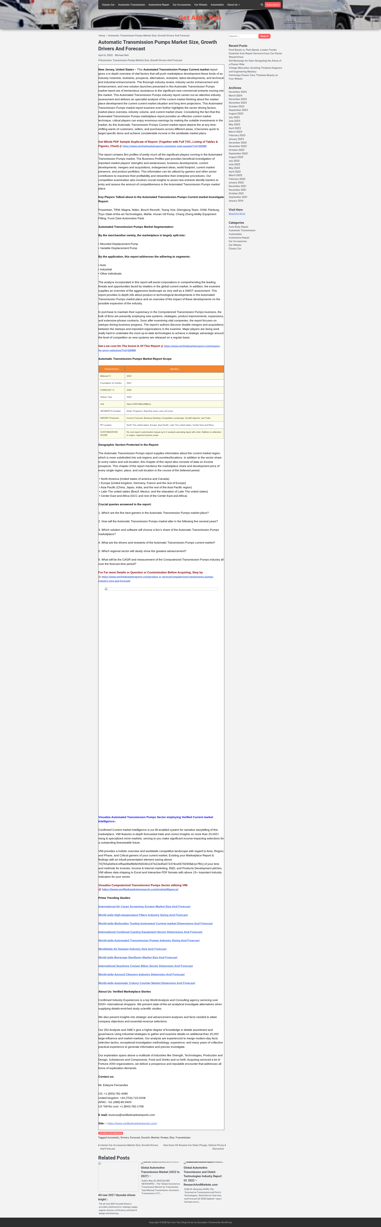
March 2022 (235, 175)
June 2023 (234, 120)
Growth (145, 1137)
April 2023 (235, 128)
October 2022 (236, 150)
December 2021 (237, 186)
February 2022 (237, 179)
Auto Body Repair (238, 226)
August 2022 (236, 157)
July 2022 (234, 160)
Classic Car (108, 4)
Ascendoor (202, 1222)
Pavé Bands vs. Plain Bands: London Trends (253, 49)
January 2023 (236, 139)
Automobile (217, 4)
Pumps (164, 1137)
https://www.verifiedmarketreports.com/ (132, 1123)
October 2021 (236, 193)
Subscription (272, 4)
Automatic (113, 1137)
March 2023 (235, 131)
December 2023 (238, 99)
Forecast (135, 1137)
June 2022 (234, 164)
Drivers (125, 1137)
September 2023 (238, 110)
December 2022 (238, 142)
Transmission (182, 1137)
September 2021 (238, 197)
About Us (232, 4)
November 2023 (238, 102)
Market (155, 1137)
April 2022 (235, 171)
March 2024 (235, 95)
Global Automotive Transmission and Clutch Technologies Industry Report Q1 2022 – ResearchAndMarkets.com (203, 1176)
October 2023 (236, 106)
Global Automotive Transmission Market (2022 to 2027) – (160, 1172)
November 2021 (237, 189)
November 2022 (238, 146)
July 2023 (234, 117)
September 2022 (238, 153)
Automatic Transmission (131, 4)
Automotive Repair (159, 4)
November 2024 (238, 91)
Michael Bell (122, 55)
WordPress (226, 1222)
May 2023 (234, 124)
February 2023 (237, 135)
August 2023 (236, 113)
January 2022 (236, 182)
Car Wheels (200, 4)
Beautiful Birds (237, 213)
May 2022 (234, 168)
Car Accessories (182, 4)
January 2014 (236, 200)
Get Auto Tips (199, 17)
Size (172, 1137)
